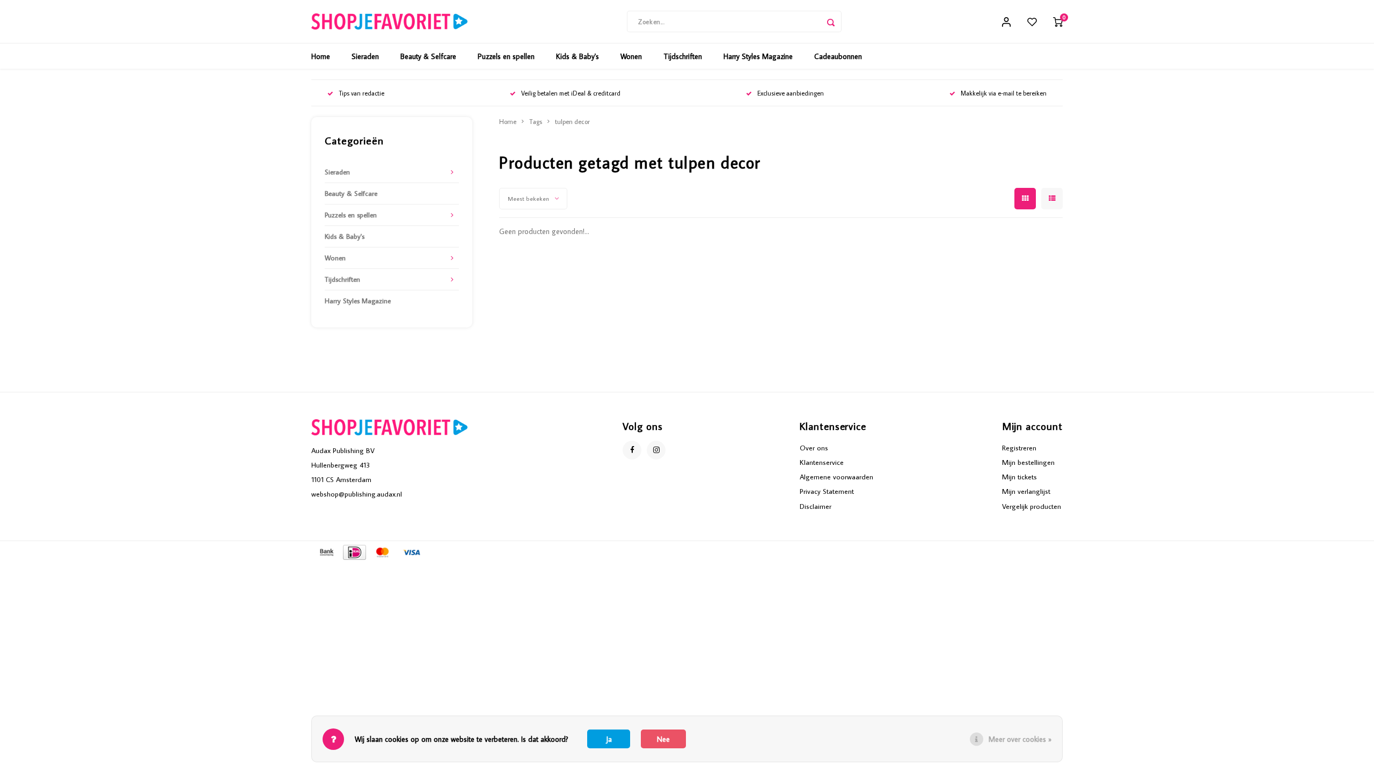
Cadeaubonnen (838, 56)
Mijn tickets (1019, 477)
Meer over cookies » (1020, 739)
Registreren (1019, 448)
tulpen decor (572, 121)
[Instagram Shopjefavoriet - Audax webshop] (656, 450)
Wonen (631, 56)
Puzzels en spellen (506, 56)
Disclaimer (815, 506)
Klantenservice (822, 462)
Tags (535, 121)
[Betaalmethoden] (325, 551)
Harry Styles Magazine (758, 56)
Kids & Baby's (577, 56)
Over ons (814, 448)
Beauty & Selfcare (428, 56)
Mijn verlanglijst (1026, 491)
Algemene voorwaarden (836, 477)
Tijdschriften (682, 56)
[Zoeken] (831, 21)
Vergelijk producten (1031, 506)
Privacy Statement (827, 491)
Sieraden (365, 56)
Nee (663, 739)
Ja (609, 739)
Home (320, 56)
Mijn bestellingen (1028, 462)
